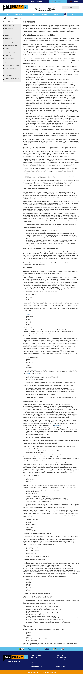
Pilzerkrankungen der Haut (12, 42)
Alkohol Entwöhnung (10, 32)
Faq (33, 14)
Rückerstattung (61, 659)
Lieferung (34, 659)
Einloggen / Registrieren (36, 1)
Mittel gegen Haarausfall (11, 52)
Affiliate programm (37, 667)
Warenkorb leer (59, 1)
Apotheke (28, 373)
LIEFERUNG (44, 14)
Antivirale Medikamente (11, 45)
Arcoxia (28, 314)
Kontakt (33, 665)
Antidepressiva (9, 38)
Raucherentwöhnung (10, 68)
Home (7, 14)
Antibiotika (7, 35)
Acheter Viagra (61, 661)
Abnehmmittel (8, 72)
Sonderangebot (20, 14)
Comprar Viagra (61, 663)
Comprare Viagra (61, 665)
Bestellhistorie (61, 657)
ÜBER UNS (74, 14)
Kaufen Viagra (60, 667)
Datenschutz (35, 661)
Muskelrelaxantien (9, 58)
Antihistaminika (9, 28)
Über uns (34, 657)
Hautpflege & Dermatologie (12, 65)
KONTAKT (56, 14)
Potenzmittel (8, 55)
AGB (32, 663)
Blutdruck (7, 48)
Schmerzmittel (8, 62)
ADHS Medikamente (10, 25)
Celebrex (56, 425)
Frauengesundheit (9, 75)
